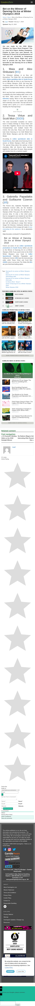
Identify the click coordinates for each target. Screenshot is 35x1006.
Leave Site (21, 971)
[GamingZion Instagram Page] (9, 849)
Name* (20, 801)
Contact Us (7, 900)
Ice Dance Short (10, 282)
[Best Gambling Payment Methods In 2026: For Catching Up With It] (6, 389)
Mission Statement (9, 890)
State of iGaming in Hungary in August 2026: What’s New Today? (21, 409)
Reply (2, 1000)
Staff (6, 21)
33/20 (19, 118)
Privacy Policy (7, 895)
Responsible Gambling (10, 903)
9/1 (17, 71)
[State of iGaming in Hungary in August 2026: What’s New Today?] (6, 410)
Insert (17, 1005)
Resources (7, 922)
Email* (20, 803)
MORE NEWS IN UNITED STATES (17, 423)
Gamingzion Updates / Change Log (14, 919)
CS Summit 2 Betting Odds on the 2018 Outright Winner (9, 438)
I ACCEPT (10, 971)
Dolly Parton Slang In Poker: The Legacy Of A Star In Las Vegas (22, 402)
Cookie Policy (7, 898)
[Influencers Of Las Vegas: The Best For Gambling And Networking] (6, 382)
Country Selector (8, 914)
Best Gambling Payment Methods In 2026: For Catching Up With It (21, 388)
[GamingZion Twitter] (14, 849)
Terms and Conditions (10, 892)
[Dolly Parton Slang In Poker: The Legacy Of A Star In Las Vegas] (6, 403)
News (9, 17)
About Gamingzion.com (10, 887)
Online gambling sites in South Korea (19, 79)
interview (6, 98)
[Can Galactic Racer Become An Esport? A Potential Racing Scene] (6, 417)
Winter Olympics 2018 (12, 287)
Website (20, 806)
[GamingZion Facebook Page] (5, 849)
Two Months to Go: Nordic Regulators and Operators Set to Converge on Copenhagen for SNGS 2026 (22, 395)
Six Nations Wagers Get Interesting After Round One (26, 438)
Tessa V (18, 282)
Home (4, 17)
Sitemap (6, 917)
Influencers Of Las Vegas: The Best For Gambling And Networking (21, 381)
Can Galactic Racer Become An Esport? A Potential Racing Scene (22, 416)
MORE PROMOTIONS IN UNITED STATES (17, 355)
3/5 (5, 202)
